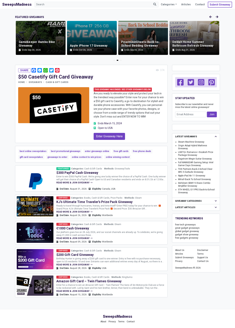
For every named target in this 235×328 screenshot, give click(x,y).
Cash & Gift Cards (57, 82)
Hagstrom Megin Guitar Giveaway (195, 158)
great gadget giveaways (187, 228)
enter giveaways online (97, 151)
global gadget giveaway (187, 231)
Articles (186, 4)
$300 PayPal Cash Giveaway (77, 173)
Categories (168, 4)
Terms (200, 254)
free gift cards (121, 151)
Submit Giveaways (184, 257)
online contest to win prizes (86, 157)
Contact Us (203, 261)
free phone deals (142, 151)
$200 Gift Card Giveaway (75, 255)
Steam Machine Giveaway (191, 142)
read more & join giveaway (73, 182)
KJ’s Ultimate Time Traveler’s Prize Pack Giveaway (94, 202)
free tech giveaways (185, 224)
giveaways (35, 82)
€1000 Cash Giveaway (72, 228)
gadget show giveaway (186, 234)
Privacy (178, 261)
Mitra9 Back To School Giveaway (194, 179)
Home (21, 82)
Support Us (202, 257)
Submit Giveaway (220, 4)
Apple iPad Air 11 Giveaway (191, 175)
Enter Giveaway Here (109, 136)
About (103, 321)
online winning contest (118, 157)
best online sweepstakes (33, 151)
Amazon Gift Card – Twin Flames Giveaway (89, 281)
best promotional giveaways (65, 151)
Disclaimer (202, 250)
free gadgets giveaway (186, 238)
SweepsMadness (17, 4)
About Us (179, 250)
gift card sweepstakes (31, 157)
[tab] (114, 60)
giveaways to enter (57, 157)
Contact (200, 4)
